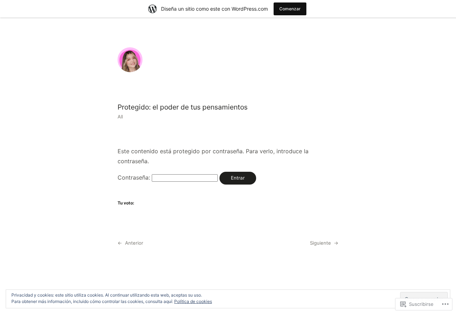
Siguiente (320, 243)
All (120, 116)
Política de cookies (193, 301)
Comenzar (290, 8)
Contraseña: (135, 177)
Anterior (134, 243)
